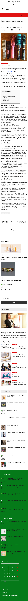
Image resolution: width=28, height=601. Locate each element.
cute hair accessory (12, 171)
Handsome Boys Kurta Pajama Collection (7, 222)
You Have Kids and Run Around (9, 96)
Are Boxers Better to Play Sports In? (21, 222)
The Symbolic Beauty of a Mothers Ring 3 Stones (13, 280)
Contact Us (4, 592)
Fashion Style (4, 63)
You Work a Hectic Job (7, 94)
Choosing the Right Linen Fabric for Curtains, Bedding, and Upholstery (14, 2)
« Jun (2, 583)
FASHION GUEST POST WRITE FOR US (10, 595)
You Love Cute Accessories (8, 99)
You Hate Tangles (6, 100)
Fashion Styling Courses (7, 289)
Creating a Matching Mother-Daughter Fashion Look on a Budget (19, 367)
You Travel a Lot (6, 97)
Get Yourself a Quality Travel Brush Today (10, 102)
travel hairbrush (10, 71)
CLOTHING (14, 344)
